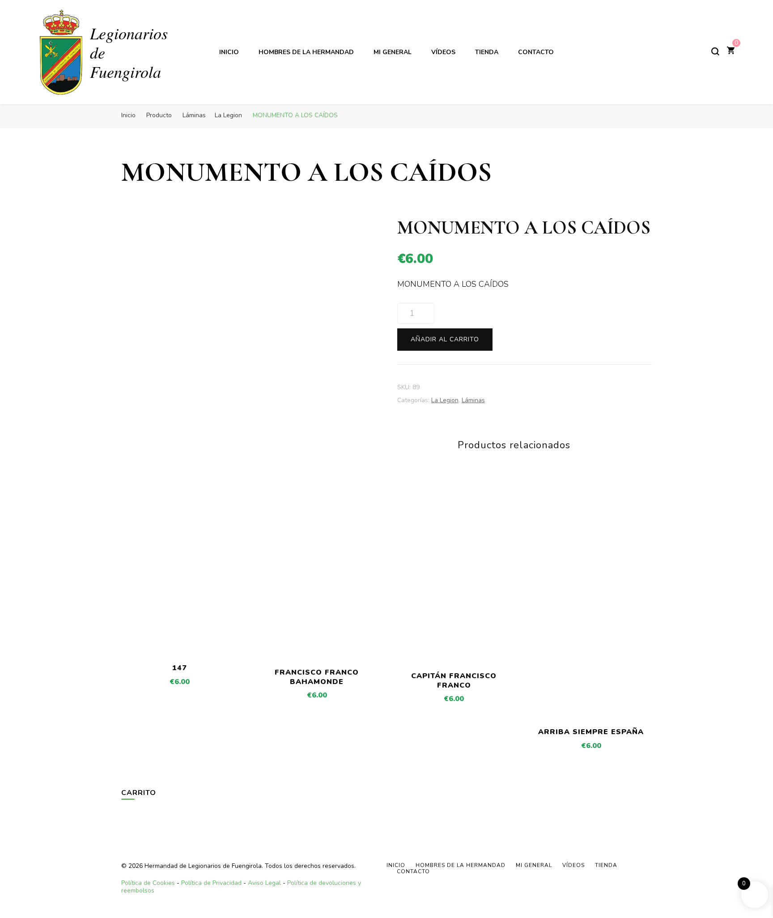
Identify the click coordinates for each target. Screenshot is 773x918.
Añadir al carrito (445, 339)
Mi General (393, 52)
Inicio (229, 52)
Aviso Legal (264, 883)
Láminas (473, 400)
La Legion (445, 400)
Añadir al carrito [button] (179, 621)
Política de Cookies (148, 883)
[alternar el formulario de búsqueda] (715, 51)
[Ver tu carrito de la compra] (731, 51)
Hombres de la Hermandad (306, 52)
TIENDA (486, 52)
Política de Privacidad (211, 883)
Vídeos (443, 52)
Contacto (536, 52)
